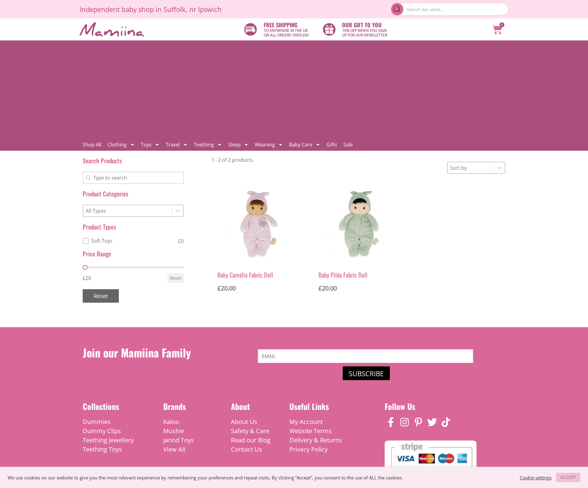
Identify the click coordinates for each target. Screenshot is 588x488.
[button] (133, 241)
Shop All (92, 145)
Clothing (117, 145)
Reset (175, 278)
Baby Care (300, 145)
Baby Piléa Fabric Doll (343, 274)
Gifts (331, 145)
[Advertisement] (294, 89)
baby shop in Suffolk (154, 9)
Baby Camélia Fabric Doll (245, 274)
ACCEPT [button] (568, 477)
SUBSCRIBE (366, 373)
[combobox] (127, 210)
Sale (348, 145)
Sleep (234, 145)
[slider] (85, 267)
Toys (146, 145)
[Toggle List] (177, 210)
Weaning (265, 145)
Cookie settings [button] (536, 477)
